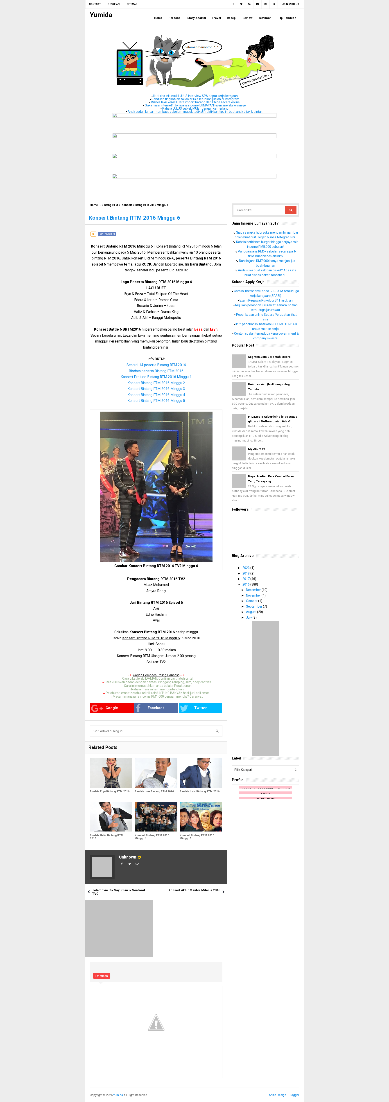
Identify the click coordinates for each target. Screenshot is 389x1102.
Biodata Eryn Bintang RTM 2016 (109, 791)
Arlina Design (277, 1095)
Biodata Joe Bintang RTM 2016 (154, 791)
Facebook (156, 708)
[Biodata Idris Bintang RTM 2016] (201, 773)
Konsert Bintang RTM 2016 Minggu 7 (197, 837)
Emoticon (101, 976)
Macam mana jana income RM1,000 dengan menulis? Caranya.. (158, 696)
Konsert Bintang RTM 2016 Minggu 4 (152, 837)
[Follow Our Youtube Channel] (257, 4)
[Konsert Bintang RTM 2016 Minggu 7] (201, 817)
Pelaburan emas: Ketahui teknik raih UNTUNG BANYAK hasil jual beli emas (158, 693)
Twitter (200, 708)
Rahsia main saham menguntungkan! (157, 689)
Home (94, 205)
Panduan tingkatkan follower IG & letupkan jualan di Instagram (195, 99)
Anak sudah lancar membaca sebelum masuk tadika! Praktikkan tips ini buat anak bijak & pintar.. (195, 111)
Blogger (294, 1095)
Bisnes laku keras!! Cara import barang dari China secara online (195, 102)
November (254, 595)
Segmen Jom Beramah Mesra (269, 356)
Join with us (290, 4)
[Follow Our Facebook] (233, 4)
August (251, 612)
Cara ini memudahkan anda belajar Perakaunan (158, 685)
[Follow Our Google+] (249, 4)
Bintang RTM (110, 205)
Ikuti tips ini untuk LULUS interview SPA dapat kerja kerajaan (195, 96)
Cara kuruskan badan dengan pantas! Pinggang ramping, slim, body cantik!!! (157, 682)
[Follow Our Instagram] (266, 4)
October (252, 601)
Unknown (127, 857)
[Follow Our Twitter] (241, 4)
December (254, 590)
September (254, 606)
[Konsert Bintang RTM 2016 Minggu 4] (156, 817)
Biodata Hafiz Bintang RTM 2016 (106, 837)
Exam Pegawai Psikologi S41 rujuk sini (266, 300)
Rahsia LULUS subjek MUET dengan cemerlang (195, 108)
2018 (246, 573)
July (249, 617)
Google (112, 708)
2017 (246, 579)
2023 (246, 568)
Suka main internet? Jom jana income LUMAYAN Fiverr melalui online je (195, 105)
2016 (246, 584)
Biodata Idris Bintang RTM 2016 (199, 791)
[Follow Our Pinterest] (274, 4)
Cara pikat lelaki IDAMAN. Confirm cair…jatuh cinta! (157, 678)
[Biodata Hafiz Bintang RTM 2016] (111, 817)
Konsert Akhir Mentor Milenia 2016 (194, 890)
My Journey (256, 449)
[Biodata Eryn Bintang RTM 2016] (111, 773)
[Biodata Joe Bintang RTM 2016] (156, 773)
